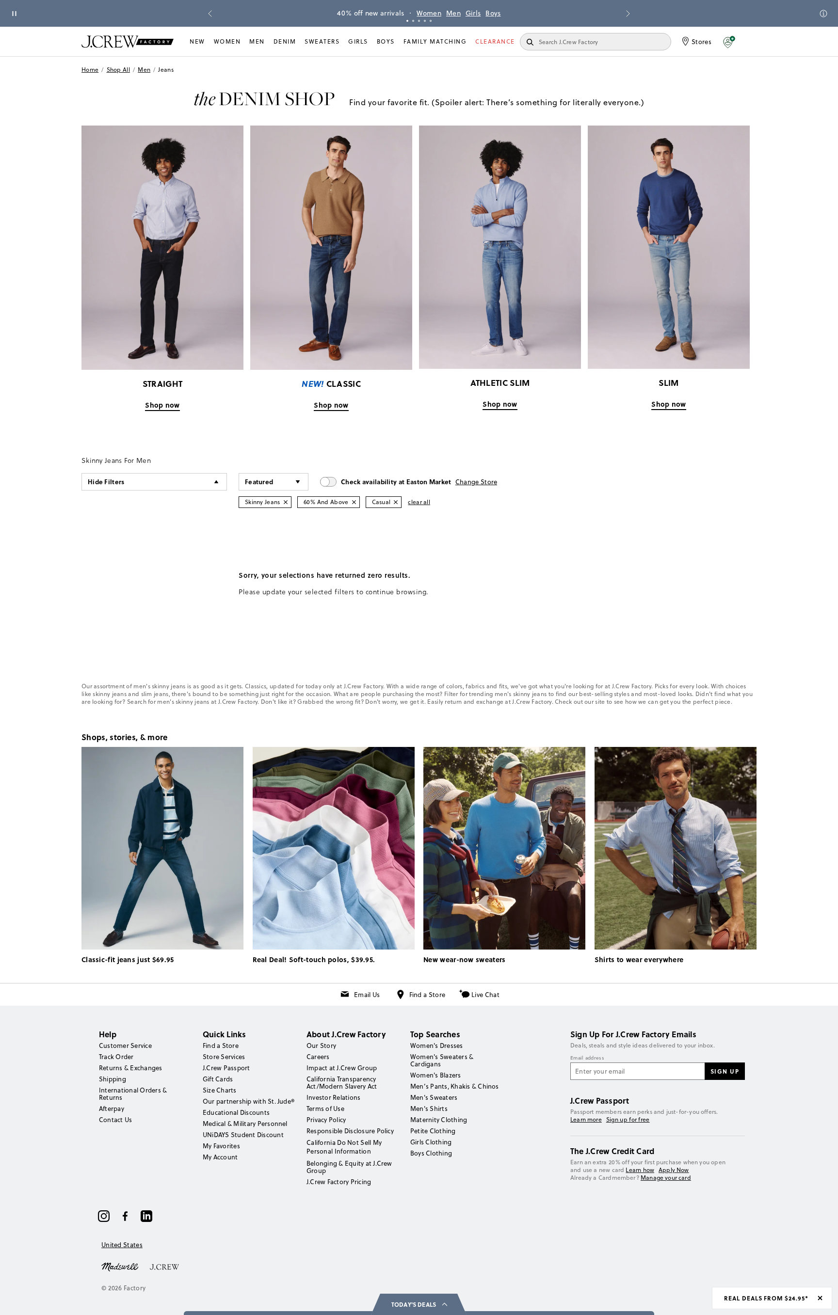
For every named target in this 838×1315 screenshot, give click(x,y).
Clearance (495, 41)
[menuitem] (197, 41)
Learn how (640, 1170)
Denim (285, 41)
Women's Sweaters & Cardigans (441, 1060)
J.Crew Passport (226, 1067)
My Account (220, 1157)
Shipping (112, 1079)
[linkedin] (146, 1216)
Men (585, 13)
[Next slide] (628, 13)
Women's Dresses (436, 1045)
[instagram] (103, 1216)
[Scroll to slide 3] (419, 21)
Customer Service (125, 1045)
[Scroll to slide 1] (407, 21)
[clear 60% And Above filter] (354, 502)
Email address (587, 1058)
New (197, 41)
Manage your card (666, 1177)
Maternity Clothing (438, 1119)
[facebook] (125, 1216)
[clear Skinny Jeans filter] (285, 502)
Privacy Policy (326, 1119)
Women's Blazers (435, 1075)
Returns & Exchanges (130, 1067)
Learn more (586, 1119)
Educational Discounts (236, 1112)
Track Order (116, 1056)
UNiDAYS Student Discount (243, 1134)
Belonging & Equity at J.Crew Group (349, 1167)
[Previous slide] (210, 13)
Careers (318, 1056)
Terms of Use (325, 1108)
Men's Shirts (429, 1108)
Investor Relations (333, 1097)
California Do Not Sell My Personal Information (344, 1147)
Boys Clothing (431, 1153)
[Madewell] (119, 1266)
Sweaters (322, 41)
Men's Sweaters (433, 1097)
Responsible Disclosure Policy (350, 1130)
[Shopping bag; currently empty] (751, 41)
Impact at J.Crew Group (341, 1067)
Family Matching (435, 41)
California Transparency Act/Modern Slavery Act (341, 1083)
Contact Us (115, 1119)
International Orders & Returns (133, 1094)
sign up (725, 1071)
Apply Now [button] (674, 1170)
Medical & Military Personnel (245, 1123)
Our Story (321, 1045)
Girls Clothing (430, 1142)
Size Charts (220, 1090)
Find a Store (427, 994)
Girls (605, 13)
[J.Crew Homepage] (127, 41)
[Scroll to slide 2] (413, 21)
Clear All (419, 502)
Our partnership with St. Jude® (248, 1101)
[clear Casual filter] (395, 502)
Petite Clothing (433, 1130)
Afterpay (111, 1108)
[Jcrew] (164, 1266)
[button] (729, 41)
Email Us (367, 994)
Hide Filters (106, 481)
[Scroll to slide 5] (431, 21)
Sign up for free (628, 1120)
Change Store (476, 481)
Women (561, 13)
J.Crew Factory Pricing (338, 1181)
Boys (386, 41)
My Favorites (221, 1145)
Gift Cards (218, 1079)
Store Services (224, 1056)
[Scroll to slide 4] (425, 21)
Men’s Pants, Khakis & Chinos (454, 1086)
